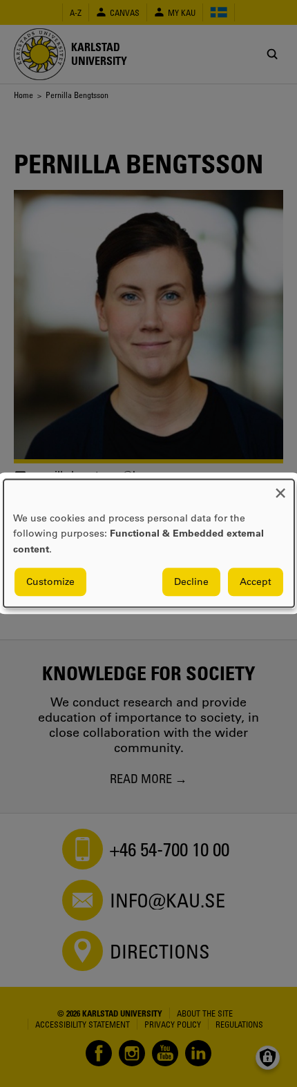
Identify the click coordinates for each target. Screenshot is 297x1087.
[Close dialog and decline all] (280, 488)
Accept (255, 582)
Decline (191, 582)
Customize (50, 582)
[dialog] (148, 543)
